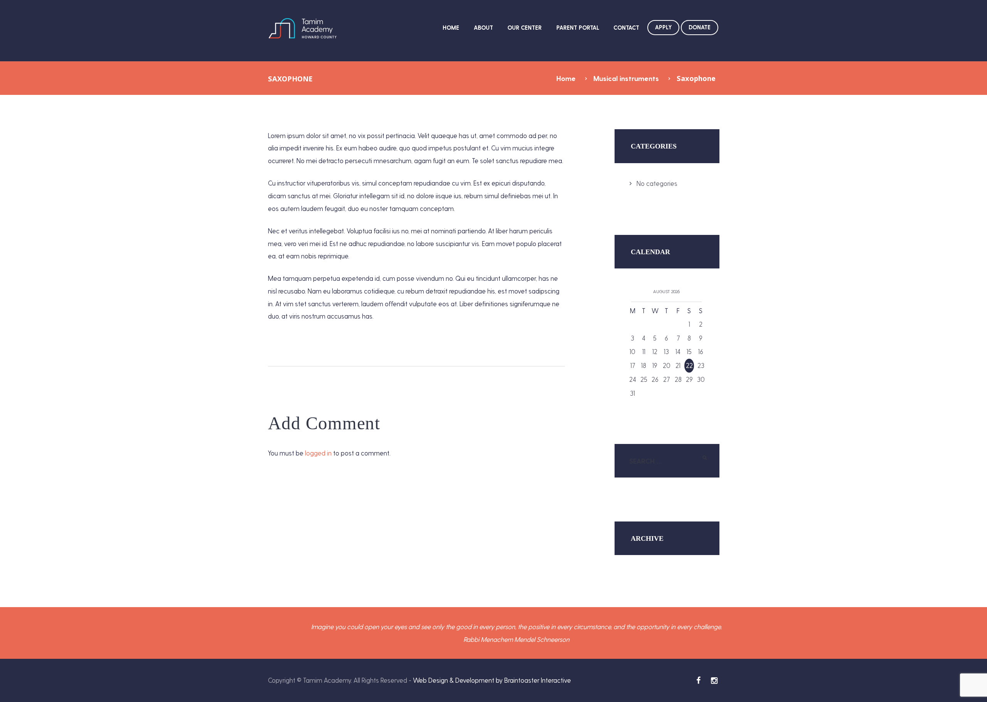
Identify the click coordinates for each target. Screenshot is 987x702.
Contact (626, 27)
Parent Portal (577, 27)
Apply (663, 27)
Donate (700, 27)
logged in (318, 453)
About (483, 27)
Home (451, 27)
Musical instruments (626, 78)
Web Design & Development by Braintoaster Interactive (492, 680)
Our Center (524, 27)
